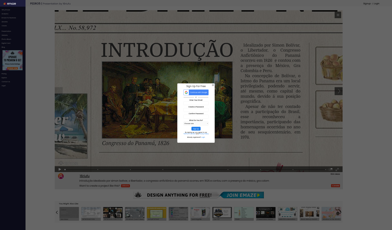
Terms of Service (189, 134)
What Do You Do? (196, 120)
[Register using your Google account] (196, 92)
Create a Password (196, 107)
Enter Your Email (196, 100)
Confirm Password (196, 113)
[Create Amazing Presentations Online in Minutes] (13, 3)
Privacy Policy (204, 134)
